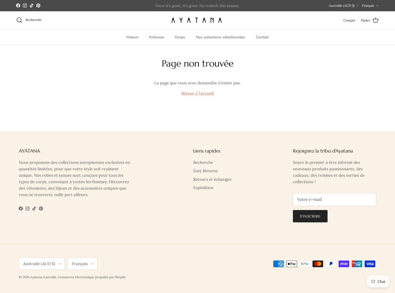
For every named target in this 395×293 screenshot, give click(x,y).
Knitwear (156, 36)
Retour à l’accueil (197, 93)
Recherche (203, 162)
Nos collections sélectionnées (220, 36)
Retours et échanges (212, 179)
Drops (180, 36)
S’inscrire (310, 216)
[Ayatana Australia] (197, 20)
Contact (262, 36)
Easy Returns (205, 170)
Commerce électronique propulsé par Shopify (92, 277)
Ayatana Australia (43, 277)
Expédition (203, 187)
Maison (132, 36)
